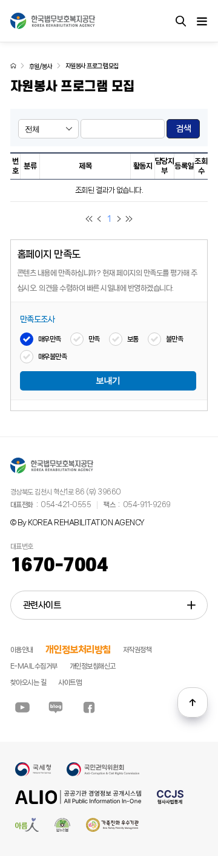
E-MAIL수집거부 (34, 666)
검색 (183, 129)
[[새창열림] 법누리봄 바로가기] (62, 830)
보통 (133, 339)
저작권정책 (137, 649)
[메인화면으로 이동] (13, 66)
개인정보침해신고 (93, 666)
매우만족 (49, 339)
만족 (94, 339)
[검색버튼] (180, 21)
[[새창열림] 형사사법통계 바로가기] (170, 802)
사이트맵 (69, 682)
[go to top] (192, 702)
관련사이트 (42, 605)
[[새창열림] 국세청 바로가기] (33, 774)
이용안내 (21, 649)
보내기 (108, 380)
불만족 (174, 339)
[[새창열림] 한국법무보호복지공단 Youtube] (22, 707)
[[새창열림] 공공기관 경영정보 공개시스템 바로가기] (78, 802)
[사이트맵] (202, 21)
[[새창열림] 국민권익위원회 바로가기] (103, 774)
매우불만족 (52, 356)
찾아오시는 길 (28, 682)
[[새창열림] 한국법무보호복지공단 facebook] (89, 707)
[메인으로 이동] (52, 21)
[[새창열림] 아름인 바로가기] (27, 830)
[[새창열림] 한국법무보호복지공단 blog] (56, 707)
